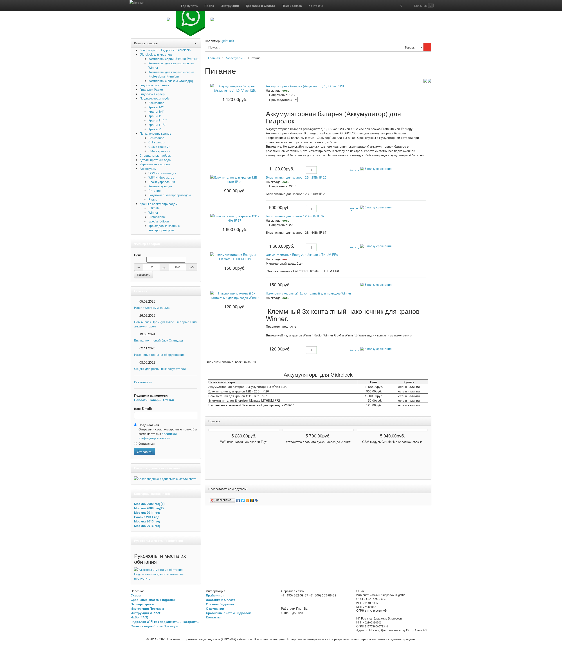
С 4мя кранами (159, 151)
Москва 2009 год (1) (149, 503)
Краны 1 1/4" (157, 120)
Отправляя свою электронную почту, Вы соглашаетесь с (168, 431)
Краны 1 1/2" (157, 124)
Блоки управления (161, 181)
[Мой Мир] (252, 499)
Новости (141, 399)
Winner (153, 212)
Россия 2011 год (146, 517)
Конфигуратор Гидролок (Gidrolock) (165, 50)
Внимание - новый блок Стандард (158, 340)
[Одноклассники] (247, 499)
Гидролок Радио (151, 89)
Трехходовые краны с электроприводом (164, 227)
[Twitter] (243, 499)
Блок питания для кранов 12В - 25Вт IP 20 (296, 177)
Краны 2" (154, 129)
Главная (214, 58)
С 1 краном (156, 142)
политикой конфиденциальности (158, 435)
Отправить (144, 451)
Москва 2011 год (147, 512)
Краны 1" (154, 116)
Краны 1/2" (156, 107)
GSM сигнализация (162, 173)
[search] (427, 47)
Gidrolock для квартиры (156, 54)
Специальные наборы (155, 155)
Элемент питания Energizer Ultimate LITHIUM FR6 (302, 254)
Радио (152, 199)
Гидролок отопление (154, 85)
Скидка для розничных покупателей (160, 368)
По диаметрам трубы (155, 98)
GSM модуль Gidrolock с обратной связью (392, 441)
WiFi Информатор (161, 177)
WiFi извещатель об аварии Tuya (244, 441)
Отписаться (147, 443)
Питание (154, 190)
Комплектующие (160, 186)
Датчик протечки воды (155, 159)
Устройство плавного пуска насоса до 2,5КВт (318, 441)
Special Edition (158, 221)
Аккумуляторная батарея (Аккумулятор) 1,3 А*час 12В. (305, 86)
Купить (354, 170)
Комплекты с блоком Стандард (170, 80)
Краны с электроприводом (159, 203)
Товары (155, 399)
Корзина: (422, 5)
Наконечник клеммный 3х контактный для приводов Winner (308, 293)
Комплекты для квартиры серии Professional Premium (171, 74)
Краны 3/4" (156, 111)
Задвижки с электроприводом (169, 195)
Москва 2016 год (147, 525)
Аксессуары (148, 168)
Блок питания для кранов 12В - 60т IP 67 (295, 216)
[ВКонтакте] (238, 499)
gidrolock (228, 40)
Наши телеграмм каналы (152, 307)
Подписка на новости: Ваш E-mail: (154, 402)
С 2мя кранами (159, 146)
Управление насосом (155, 164)
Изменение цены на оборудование (159, 354)
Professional (157, 217)
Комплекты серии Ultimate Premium (173, 58)
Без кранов (156, 102)
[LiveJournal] (256, 499)
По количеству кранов (155, 133)
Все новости (143, 382)
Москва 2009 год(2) (149, 508)
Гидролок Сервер (152, 94)
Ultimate (154, 208)
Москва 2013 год (147, 521)
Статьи (168, 399)
